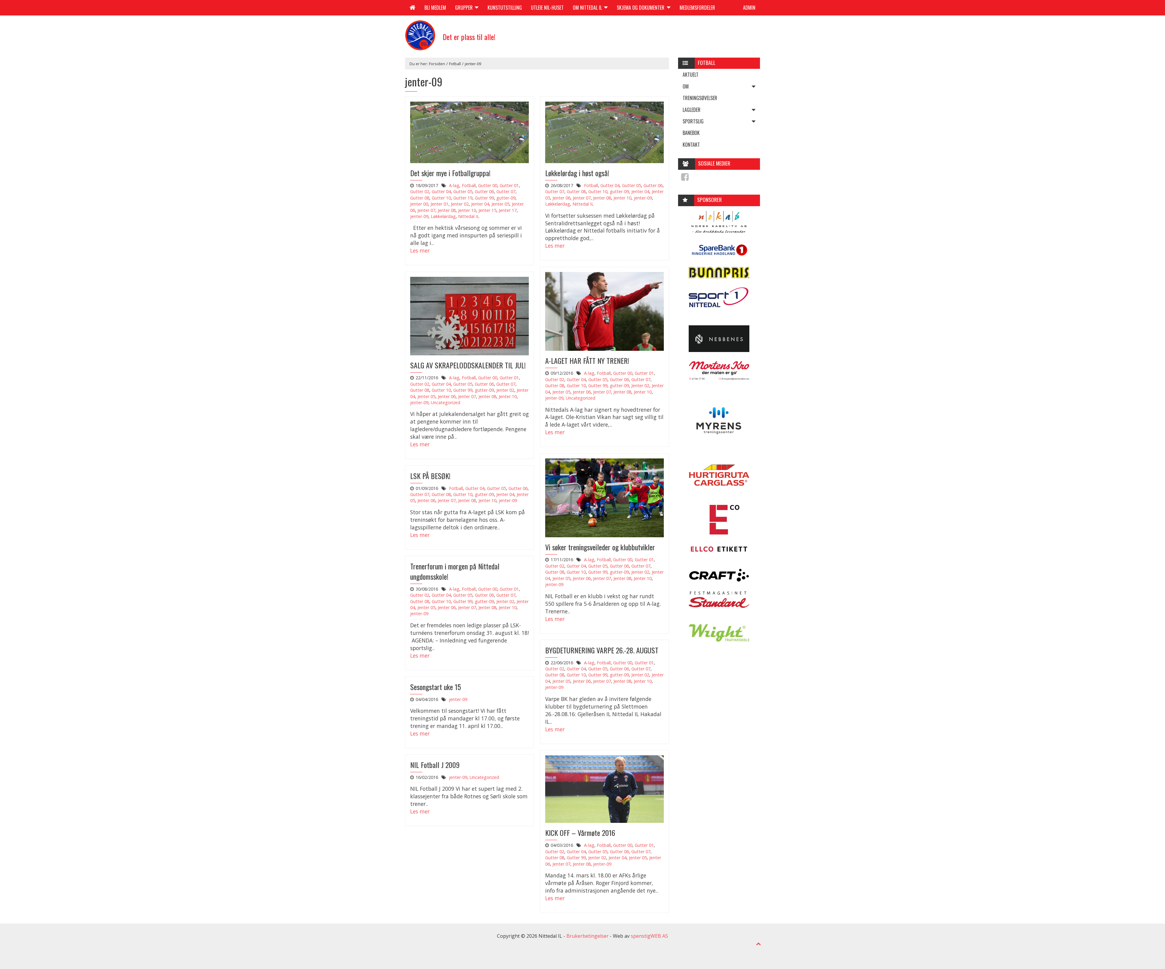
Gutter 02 (419, 191)
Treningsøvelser (700, 98)
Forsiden (437, 63)
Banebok (691, 132)
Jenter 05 (500, 204)
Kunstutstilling (505, 7)
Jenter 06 (561, 198)
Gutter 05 (462, 191)
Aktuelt (690, 74)
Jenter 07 (426, 210)
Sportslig (693, 121)
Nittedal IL (468, 216)
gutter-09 (505, 198)
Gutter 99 (484, 198)
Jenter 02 (460, 204)
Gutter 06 (484, 191)
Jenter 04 (480, 204)
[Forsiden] (412, 7)
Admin (749, 7)
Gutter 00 (487, 185)
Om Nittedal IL (588, 7)
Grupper (464, 7)
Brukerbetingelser (587, 936)
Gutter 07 (505, 191)
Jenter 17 (508, 210)
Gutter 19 (462, 198)
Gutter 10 (441, 198)
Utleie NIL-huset (547, 7)
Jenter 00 (419, 204)
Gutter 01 (509, 185)
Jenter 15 (487, 210)
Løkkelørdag (443, 216)
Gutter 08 (419, 198)
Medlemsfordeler (697, 7)
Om (686, 86)
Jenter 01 (439, 204)
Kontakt (691, 144)
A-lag (454, 185)
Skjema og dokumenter (641, 7)
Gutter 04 (441, 191)
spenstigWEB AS (649, 936)
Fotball (455, 63)
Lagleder (692, 109)
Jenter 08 (447, 210)
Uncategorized (580, 398)
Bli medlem (435, 7)
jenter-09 (419, 216)
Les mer (420, 250)
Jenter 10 (467, 210)
